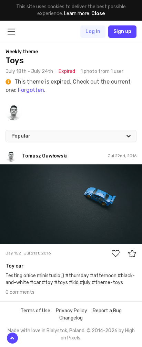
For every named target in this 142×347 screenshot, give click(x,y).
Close (98, 14)
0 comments (20, 292)
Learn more (76, 14)
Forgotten (31, 90)
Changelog (71, 318)
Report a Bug (107, 311)
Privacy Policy (71, 311)
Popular (21, 136)
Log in (92, 31)
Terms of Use (35, 311)
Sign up (122, 31)
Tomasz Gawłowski (37, 169)
